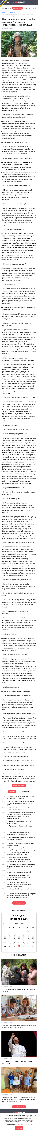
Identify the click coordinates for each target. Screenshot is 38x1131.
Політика (8, 8)
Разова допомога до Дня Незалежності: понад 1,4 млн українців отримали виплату (21, 849)
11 (9, 939)
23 (33, 942)
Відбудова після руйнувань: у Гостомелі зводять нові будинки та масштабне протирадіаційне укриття (19, 859)
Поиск (35, 2)
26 (14, 946)
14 (23, 939)
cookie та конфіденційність (24, 1124)
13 (19, 939)
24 (5, 946)
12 (14, 939)
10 (5, 939)
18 (9, 942)
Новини (3, 12)
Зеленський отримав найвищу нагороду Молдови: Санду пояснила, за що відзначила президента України (21, 895)
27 (19, 946)
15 (28, 939)
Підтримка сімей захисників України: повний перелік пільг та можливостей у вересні (20, 828)
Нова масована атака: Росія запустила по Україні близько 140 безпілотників (21, 872)
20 (19, 942)
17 (5, 942)
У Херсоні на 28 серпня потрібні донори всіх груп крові (21, 890)
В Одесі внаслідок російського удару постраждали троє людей (20, 797)
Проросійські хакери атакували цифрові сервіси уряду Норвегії (18, 833)
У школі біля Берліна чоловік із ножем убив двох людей (20, 844)
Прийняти (19, 1128)
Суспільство (17, 8)
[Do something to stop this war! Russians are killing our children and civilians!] (3, 3)
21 (23, 942)
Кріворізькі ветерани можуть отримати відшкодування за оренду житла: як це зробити (21, 866)
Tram (19, 2)
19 (14, 942)
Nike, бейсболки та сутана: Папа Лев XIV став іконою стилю (20, 809)
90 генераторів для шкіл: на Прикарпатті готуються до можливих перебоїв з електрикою (19, 884)
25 (9, 946)
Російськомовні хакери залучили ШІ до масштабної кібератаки (21, 838)
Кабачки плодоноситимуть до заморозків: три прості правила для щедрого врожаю (18, 877)
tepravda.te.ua (32, 29)
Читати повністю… (19, 786)
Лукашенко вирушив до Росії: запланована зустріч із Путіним (18, 854)
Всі (2, 8)
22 (28, 942)
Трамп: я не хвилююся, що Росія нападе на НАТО (19, 822)
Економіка (26, 8)
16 (33, 939)
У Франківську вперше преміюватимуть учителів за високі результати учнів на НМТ (21, 803)
